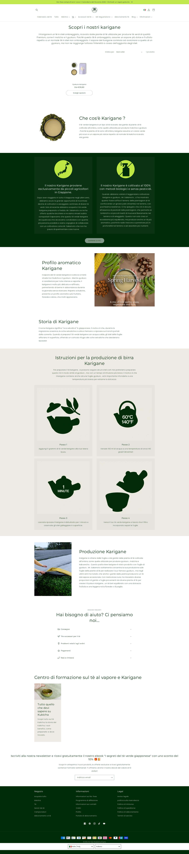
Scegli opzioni (79, 93)
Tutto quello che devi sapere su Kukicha (46, 709)
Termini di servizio (124, 816)
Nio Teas (90, 842)
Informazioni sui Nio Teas (86, 796)
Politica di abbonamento (128, 812)
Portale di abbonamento (86, 816)
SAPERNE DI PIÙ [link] (94, 240)
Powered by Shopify (100, 842)
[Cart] (153, 9)
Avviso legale (123, 796)
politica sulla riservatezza (128, 800)
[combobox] (81, 846)
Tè (35, 804)
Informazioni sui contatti (86, 804)
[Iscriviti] (111, 777)
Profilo (78, 812)
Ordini (78, 808)
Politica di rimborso (125, 804)
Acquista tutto (40, 796)
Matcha (37, 800)
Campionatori (40, 812)
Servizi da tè (39, 808)
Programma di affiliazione (87, 800)
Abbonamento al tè (42, 816)
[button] (36, 9)
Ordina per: (109, 52)
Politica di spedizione (126, 808)
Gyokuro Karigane (79, 84)
